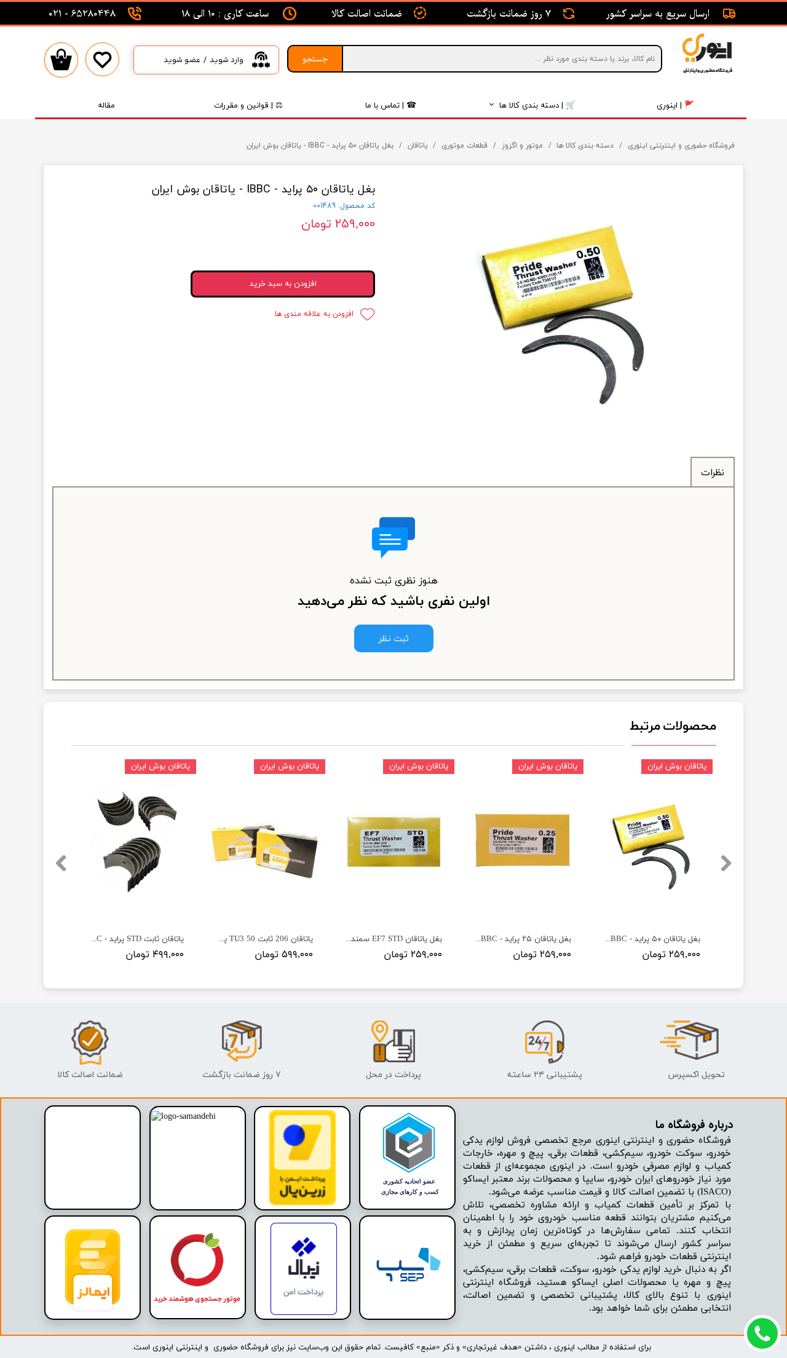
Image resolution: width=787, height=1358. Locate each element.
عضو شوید (182, 60)
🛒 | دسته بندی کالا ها (537, 105)
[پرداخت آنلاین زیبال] (304, 1313)
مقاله (106, 105)
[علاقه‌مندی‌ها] (102, 68)
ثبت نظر (394, 638)
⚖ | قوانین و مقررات (248, 105)
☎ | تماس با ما (390, 105)
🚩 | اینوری (675, 105)
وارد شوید (226, 60)
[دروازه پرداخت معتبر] (302, 1203)
